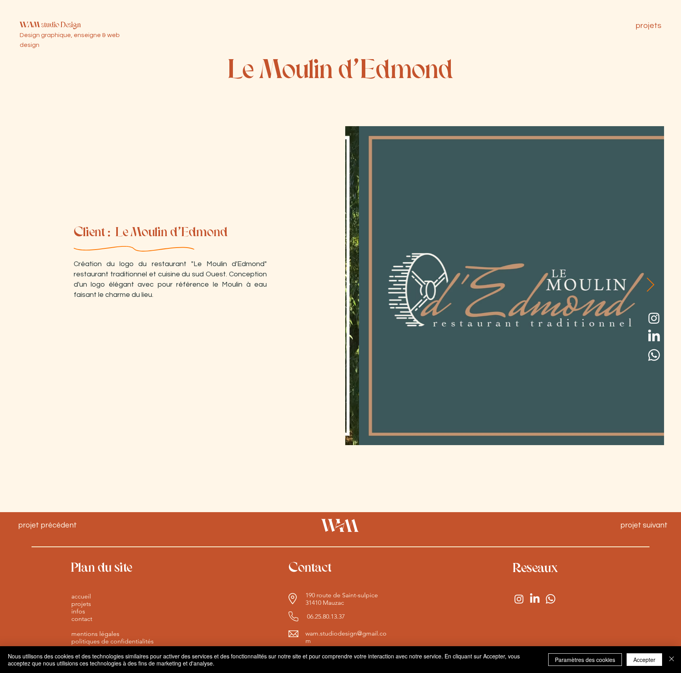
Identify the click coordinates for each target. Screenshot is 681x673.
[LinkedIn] (654, 336)
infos (78, 611)
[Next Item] (650, 285)
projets (81, 604)
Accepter (644, 660)
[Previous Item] (358, 285)
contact (81, 619)
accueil (81, 596)
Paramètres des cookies (585, 660)
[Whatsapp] (654, 355)
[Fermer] (671, 659)
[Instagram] (654, 318)
